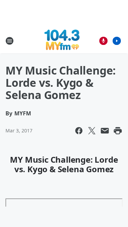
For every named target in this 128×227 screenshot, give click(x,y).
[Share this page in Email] (105, 130)
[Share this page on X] (92, 130)
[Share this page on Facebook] (79, 130)
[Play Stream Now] (117, 41)
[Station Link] (62, 41)
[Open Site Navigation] (9, 41)
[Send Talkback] (103, 41)
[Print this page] (118, 130)
